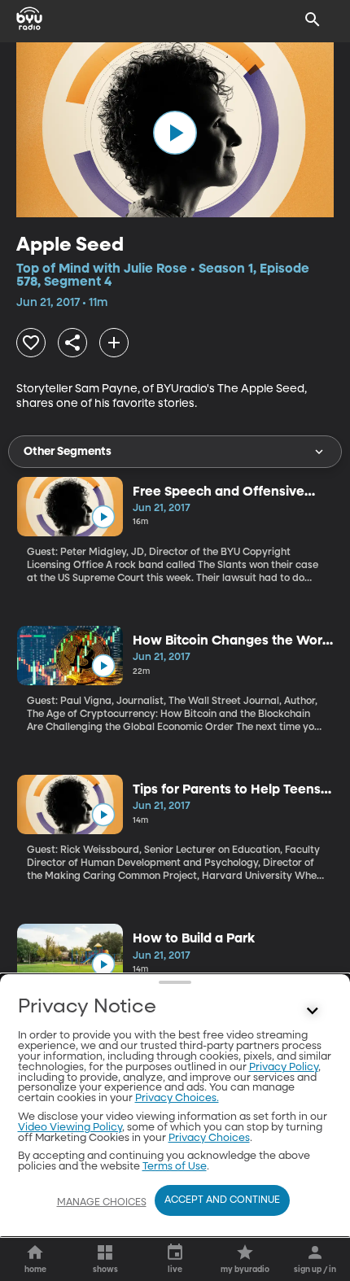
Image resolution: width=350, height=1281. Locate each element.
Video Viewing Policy (70, 1127)
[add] (114, 342)
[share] (72, 342)
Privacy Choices (209, 1138)
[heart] (31, 342)
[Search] (312, 19)
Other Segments (68, 451)
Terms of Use (174, 1166)
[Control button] (312, 1010)
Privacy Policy (283, 1067)
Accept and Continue (222, 1200)
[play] (175, 133)
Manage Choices (102, 1203)
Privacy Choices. (177, 1098)
